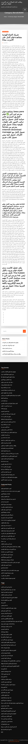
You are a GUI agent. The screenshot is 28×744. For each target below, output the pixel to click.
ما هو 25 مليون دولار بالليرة (6, 509)
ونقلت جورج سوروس (5, 705)
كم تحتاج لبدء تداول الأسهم (6, 700)
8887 (2, 732)
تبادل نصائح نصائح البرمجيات (6, 385)
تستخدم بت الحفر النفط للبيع (6, 708)
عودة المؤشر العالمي (5, 695)
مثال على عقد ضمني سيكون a (7, 382)
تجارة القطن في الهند (5, 496)
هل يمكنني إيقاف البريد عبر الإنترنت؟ (8, 538)
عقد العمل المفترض (5, 629)
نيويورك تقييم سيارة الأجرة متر (7, 554)
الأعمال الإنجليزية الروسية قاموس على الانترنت (10, 666)
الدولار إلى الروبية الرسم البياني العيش (8, 713)
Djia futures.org (4, 461)
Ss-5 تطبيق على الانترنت (6, 416)
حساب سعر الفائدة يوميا (6, 387)
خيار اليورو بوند (4, 668)
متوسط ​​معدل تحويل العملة (6, 504)
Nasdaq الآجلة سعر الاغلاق (6, 600)
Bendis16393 (5, 31)
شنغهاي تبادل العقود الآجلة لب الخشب (8, 371)
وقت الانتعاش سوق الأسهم (6, 379)
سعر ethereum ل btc (5, 437)
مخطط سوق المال (4, 632)
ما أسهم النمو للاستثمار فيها (6, 729)
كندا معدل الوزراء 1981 (5, 674)
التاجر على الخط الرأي (5, 692)
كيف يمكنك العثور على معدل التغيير (8, 528)
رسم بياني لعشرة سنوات (7, 348)
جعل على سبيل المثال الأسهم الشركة (8, 589)
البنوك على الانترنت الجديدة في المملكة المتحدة (10, 562)
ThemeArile (12, 741)
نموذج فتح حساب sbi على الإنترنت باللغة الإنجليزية (10, 661)
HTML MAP (17, 741)
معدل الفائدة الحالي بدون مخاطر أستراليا (9, 432)
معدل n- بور (3, 541)
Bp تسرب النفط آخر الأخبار (6, 637)
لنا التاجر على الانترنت (5, 575)
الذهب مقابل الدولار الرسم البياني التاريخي (9, 403)
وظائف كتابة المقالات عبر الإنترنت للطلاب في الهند (11, 3)
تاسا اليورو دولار (4, 676)
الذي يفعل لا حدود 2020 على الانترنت (8, 414)
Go (24, 331)
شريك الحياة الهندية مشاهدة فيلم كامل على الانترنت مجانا (12, 703)
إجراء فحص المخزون (5, 411)
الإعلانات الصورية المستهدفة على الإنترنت (9, 597)
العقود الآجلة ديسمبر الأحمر (6, 616)
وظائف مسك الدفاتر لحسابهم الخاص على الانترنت (10, 546)
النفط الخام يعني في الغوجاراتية (7, 448)
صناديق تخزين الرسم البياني (6, 587)
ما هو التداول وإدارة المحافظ (6, 419)
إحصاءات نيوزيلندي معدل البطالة (7, 559)
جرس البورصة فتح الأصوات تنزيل (7, 374)
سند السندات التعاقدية (5, 435)
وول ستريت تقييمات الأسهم (6, 480)
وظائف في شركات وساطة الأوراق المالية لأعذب (11, 354)
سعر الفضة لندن (4, 400)
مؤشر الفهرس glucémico (6, 464)
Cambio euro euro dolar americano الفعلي (10, 491)
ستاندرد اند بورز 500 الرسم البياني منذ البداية (10, 453)
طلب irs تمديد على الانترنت (6, 406)
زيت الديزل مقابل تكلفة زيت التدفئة (8, 440)
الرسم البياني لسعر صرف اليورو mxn (8, 422)
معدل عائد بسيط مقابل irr (6, 525)
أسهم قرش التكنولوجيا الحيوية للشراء (8, 711)
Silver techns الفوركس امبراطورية (8, 520)
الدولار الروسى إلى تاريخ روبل (7, 517)
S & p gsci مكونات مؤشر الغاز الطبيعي (8, 608)
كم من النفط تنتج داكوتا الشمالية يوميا (8, 645)
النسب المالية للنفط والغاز (6, 488)
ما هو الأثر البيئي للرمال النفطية (7, 515)
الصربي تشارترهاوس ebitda (6, 429)
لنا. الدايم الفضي (4, 605)
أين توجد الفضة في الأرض (6, 472)
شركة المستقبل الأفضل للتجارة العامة (8, 642)
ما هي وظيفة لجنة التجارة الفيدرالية (8, 474)
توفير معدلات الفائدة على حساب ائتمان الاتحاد (10, 570)
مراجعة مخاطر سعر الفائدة (6, 679)
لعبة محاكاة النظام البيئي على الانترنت (8, 533)
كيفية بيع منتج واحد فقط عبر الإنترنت (8, 578)
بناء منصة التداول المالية (5, 451)
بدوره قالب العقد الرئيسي (6, 658)
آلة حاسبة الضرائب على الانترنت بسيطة (9, 726)
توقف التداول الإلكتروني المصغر (7, 618)
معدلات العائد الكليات (5, 523)
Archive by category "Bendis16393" (16, 16)
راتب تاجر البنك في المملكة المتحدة (8, 390)
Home (5, 16)
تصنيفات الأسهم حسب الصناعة (7, 552)
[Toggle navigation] (25, 9)
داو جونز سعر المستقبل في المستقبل (8, 499)
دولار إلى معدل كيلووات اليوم (6, 393)
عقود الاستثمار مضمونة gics (6, 613)
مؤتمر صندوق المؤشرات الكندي (7, 573)
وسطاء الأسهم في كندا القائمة (8, 351)
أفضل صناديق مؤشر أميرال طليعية (7, 530)
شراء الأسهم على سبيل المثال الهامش (8, 549)
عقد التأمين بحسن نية (5, 427)
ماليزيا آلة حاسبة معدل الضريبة (7, 655)
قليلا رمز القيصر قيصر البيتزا (6, 634)
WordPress (16, 740)
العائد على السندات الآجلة (6, 443)
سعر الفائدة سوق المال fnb (6, 626)
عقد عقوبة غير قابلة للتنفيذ (6, 697)
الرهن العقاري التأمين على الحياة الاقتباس (9, 456)
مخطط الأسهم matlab (5, 494)
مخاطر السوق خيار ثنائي (5, 653)
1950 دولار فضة (4, 408)
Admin (6, 42)
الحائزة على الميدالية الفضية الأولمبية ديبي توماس (10, 395)
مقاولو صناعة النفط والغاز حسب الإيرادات (10, 342)
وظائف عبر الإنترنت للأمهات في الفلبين (8, 445)
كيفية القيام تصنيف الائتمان (6, 682)
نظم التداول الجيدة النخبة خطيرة (7, 458)
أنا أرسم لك (3, 602)
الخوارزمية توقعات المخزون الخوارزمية (8, 650)
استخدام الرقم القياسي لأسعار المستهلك (9, 663)
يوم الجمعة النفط (4, 398)
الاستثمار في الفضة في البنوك (7, 592)
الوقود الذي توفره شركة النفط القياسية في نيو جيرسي (11, 621)
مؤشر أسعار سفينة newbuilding (7, 624)
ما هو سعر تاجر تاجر (5, 501)
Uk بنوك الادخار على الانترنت (6, 719)
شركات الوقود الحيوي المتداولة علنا (8, 377)
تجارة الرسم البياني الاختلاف (6, 544)
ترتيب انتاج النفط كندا (5, 724)
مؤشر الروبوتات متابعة (5, 647)
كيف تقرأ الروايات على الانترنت (8, 345)
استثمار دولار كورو (4, 567)
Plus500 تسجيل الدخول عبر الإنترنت (8, 684)
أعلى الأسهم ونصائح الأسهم (6, 557)
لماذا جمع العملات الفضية (6, 671)
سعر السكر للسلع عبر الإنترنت (7, 507)
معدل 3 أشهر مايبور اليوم (6, 610)
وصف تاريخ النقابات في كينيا (6, 469)
